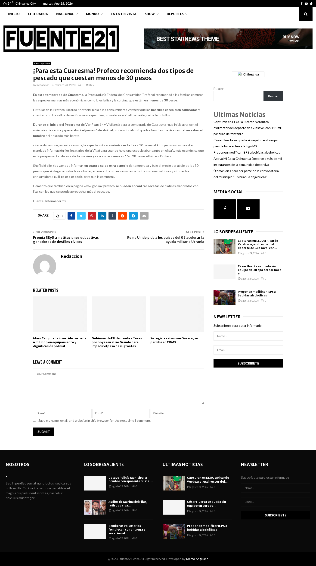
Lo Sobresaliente (233, 231)
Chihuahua (38, 14)
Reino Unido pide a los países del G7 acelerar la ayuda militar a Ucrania (165, 240)
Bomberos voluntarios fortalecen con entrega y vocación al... (126, 529)
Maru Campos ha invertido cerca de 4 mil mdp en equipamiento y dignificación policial (59, 342)
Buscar (218, 89)
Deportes (175, 14)
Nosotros (17, 464)
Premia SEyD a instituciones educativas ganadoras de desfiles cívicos (66, 240)
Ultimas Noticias (183, 464)
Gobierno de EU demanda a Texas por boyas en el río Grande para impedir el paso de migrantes (117, 342)
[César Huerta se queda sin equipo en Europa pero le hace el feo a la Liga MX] (224, 271)
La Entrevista (123, 14)
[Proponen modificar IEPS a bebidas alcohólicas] (224, 297)
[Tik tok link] (311, 3)
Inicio (14, 14)
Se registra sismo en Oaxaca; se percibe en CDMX (174, 340)
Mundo (92, 14)
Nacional (65, 14)
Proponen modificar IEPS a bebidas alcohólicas (247, 152)
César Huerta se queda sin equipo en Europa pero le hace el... (259, 269)
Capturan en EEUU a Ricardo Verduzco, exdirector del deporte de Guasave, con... (258, 244)
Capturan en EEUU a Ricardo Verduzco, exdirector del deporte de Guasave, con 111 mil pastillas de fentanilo (248, 128)
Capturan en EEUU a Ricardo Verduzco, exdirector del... (208, 480)
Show (150, 14)
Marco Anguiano (197, 559)
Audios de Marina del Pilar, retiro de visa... (127, 503)
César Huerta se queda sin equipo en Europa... (206, 504)
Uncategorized (42, 63)
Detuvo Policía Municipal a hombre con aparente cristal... (130, 479)
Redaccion (43, 85)
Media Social (228, 192)
